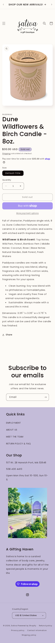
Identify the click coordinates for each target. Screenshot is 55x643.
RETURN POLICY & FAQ (18, 443)
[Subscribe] (45, 397)
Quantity (6, 179)
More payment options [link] (27, 213)
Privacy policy (17, 630)
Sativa (14, 625)
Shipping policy (29, 635)
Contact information (37, 630)
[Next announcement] (51, 4)
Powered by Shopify (27, 625)
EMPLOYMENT (13, 422)
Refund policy (45, 625)
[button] (3, 23)
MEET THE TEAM (14, 436)
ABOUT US (11, 429)
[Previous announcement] (3, 4)
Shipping (6, 153)
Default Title (14, 173)
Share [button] (9, 334)
